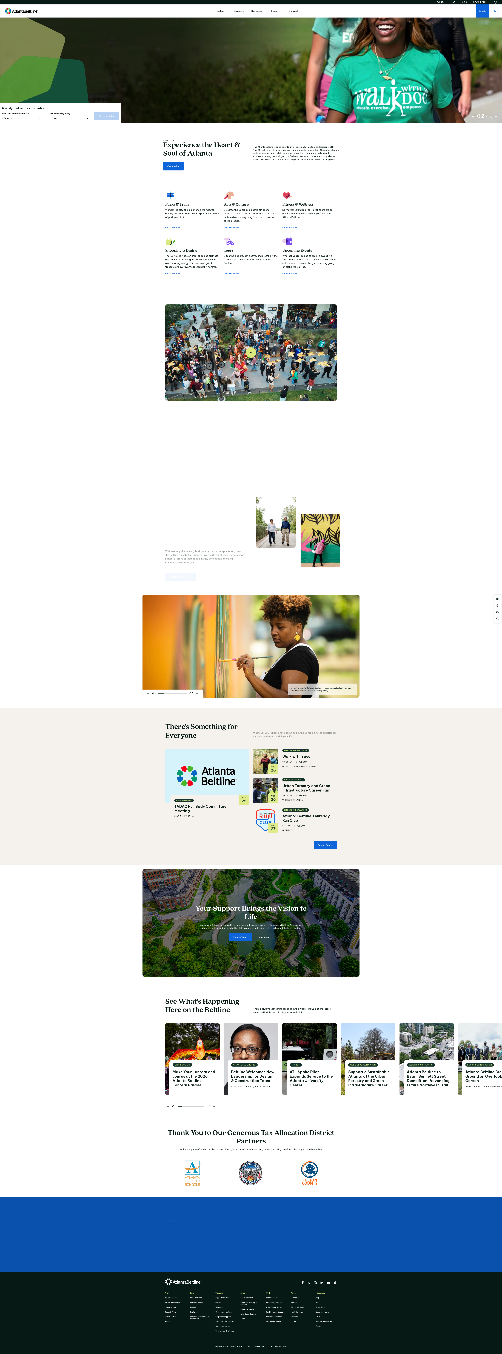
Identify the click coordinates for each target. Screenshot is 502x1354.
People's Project (297, 1307)
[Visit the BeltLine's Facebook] (303, 1283)
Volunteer (219, 1307)
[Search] (495, 11)
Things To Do (170, 1307)
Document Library (323, 1312)
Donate (218, 1303)
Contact (319, 1326)
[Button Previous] (473, 116)
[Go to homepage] (21, 11)
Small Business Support (275, 1312)
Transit (243, 1319)
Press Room (320, 1307)
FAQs (318, 1317)
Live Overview (196, 1298)
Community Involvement (225, 1321)
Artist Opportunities (274, 1307)
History (294, 1303)
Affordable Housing (248, 1314)
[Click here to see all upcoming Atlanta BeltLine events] (497, 599)
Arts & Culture (171, 1317)
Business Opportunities (275, 1303)
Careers (294, 1321)
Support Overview (222, 1298)
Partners (294, 1317)
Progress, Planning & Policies (249, 1304)
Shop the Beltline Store (224, 1331)
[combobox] (22, 117)
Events (168, 1321)
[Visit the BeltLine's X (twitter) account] (308, 1283)
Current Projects (247, 1309)
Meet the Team (297, 1312)
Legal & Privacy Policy (279, 1346)
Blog (318, 1303)
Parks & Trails (170, 1312)
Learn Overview (247, 1298)
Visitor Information (172, 1303)
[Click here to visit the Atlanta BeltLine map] (497, 605)
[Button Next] (495, 116)
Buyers (193, 1307)
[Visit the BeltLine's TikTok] (335, 1283)
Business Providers (273, 1321)
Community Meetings (223, 1312)
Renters (193, 1312)
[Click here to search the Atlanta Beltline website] (497, 618)
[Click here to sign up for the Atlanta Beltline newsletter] (497, 612)
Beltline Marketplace (274, 1317)
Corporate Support (223, 1317)
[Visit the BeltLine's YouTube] (328, 1283)
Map (317, 1298)
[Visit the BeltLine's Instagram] (315, 1283)
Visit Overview (171, 1298)
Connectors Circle (222, 1326)
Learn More (171, 227)
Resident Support (197, 1303)
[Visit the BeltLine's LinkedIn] (321, 1283)
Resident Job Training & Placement (199, 1318)
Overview (294, 1298)
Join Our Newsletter (324, 1321)
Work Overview (272, 1298)
